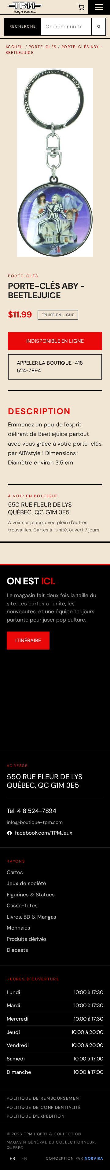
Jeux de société (26, 883)
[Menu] (99, 7)
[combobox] (66, 26)
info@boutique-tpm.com (35, 822)
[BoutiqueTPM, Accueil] (25, 7)
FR (13, 1158)
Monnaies (18, 927)
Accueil (15, 46)
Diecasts (17, 950)
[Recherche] (98, 26)
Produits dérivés (27, 939)
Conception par (74, 1158)
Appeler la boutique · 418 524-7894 (50, 366)
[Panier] (81, 7)
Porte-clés (43, 46)
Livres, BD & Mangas (31, 916)
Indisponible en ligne (55, 341)
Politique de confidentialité (44, 1107)
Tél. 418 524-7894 (31, 811)
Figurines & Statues (31, 894)
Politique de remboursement (44, 1098)
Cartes (15, 872)
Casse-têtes (22, 905)
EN (24, 1158)
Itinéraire (28, 640)
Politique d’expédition (35, 1116)
